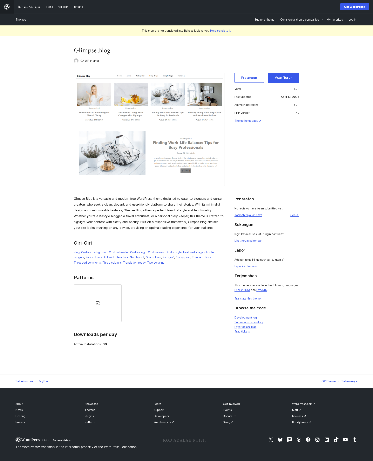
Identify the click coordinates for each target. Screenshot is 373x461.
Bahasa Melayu (62, 440)
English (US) (242, 290)
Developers (161, 416)
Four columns (94, 257)
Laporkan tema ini (245, 266)
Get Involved (231, 403)
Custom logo (138, 252)
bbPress (299, 416)
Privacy (20, 422)
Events (227, 410)
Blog (77, 252)
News (19, 410)
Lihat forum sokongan (248, 240)
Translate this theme (247, 298)
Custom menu (157, 252)
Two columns (155, 262)
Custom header (119, 252)
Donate (229, 416)
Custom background (94, 252)
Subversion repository (248, 322)
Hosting (20, 416)
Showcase (91, 403)
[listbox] (149, 303)
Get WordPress (354, 6)
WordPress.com (304, 403)
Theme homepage (246, 120)
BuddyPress (301, 422)
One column (153, 257)
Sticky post (183, 257)
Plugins (89, 416)
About (19, 403)
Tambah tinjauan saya (248, 215)
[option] (98, 303)
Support (159, 410)
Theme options (202, 257)
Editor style (174, 252)
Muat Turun (283, 78)
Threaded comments (87, 262)
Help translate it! (220, 30)
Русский (261, 290)
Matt (296, 410)
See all (294, 215)
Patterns (90, 422)
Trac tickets (242, 331)
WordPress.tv (164, 422)
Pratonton (249, 78)
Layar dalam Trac (245, 326)
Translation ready (134, 262)
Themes (21, 19)
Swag (228, 422)
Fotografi (168, 257)
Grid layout (137, 257)
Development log (245, 317)
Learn (157, 403)
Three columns (112, 262)
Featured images (194, 252)
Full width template (116, 257)
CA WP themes (89, 60)
